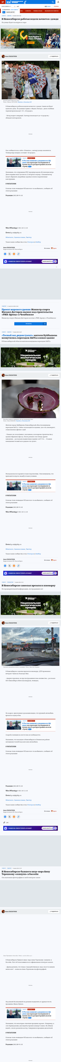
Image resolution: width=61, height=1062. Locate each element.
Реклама (56, 6)
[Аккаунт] (58, 2)
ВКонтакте (9, 237)
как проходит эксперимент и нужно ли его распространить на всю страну (36, 163)
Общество (9, 15)
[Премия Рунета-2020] (24, 2)
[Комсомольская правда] (15, 2)
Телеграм (30, 242)
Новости (3, 15)
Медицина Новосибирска (52, 11)
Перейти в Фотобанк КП (25, 102)
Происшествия (10, 582)
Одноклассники (19, 237)
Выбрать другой (10, 12)
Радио (49, 6)
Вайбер (38, 242)
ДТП (7, 822)
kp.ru (54, 248)
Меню (3, 2)
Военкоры (28, 11)
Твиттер (29, 237)
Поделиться (54, 56)
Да (3, 12)
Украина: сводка (37, 11)
